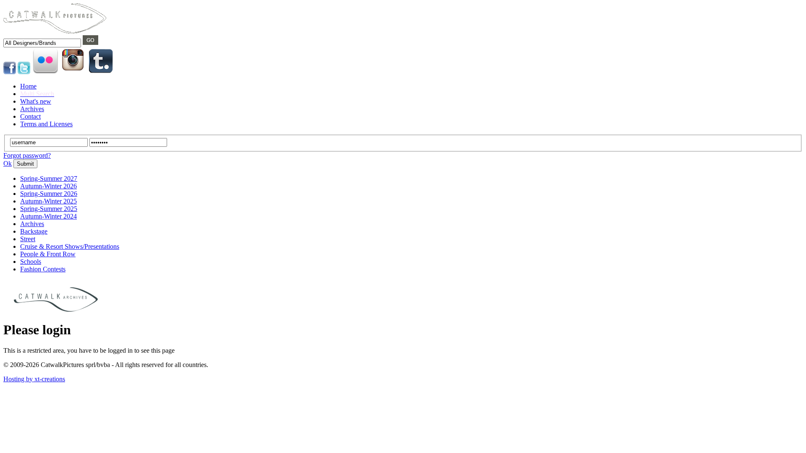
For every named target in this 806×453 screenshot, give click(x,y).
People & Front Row (48, 254)
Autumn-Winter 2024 (48, 216)
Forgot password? (27, 155)
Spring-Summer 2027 (48, 178)
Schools (30, 261)
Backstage (33, 231)
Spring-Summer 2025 (48, 208)
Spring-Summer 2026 (48, 193)
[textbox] (42, 43)
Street (27, 238)
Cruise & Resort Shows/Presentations (69, 246)
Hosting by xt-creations (34, 379)
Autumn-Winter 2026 (48, 186)
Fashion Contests (42, 269)
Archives (32, 223)
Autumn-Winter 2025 (48, 201)
